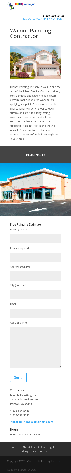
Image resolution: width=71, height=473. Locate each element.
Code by (12, 469)
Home (14, 447)
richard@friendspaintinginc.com (32, 422)
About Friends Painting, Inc (40, 447)
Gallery (24, 451)
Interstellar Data (27, 469)
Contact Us (40, 451)
